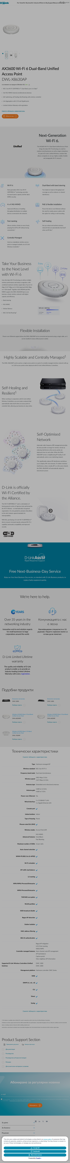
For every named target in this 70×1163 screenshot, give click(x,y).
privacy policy (47, 1139)
